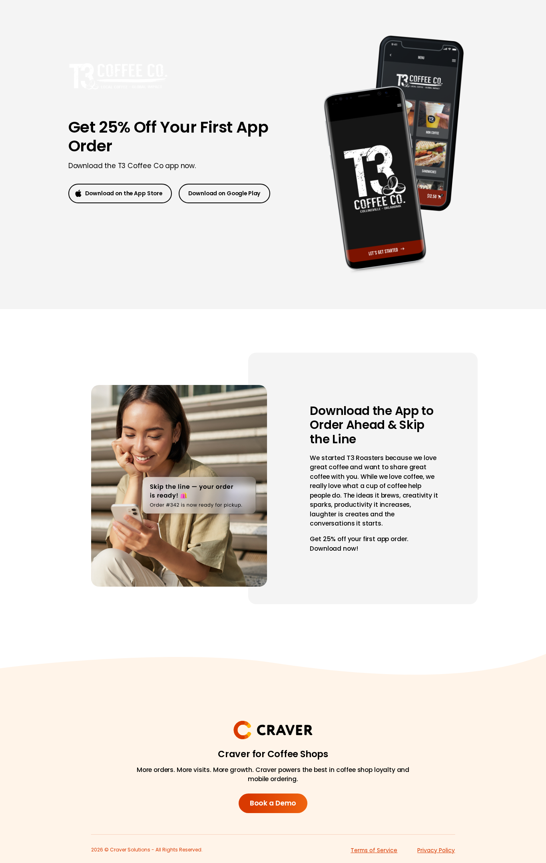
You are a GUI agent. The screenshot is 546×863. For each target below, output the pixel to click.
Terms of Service (374, 850)
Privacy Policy (436, 850)
